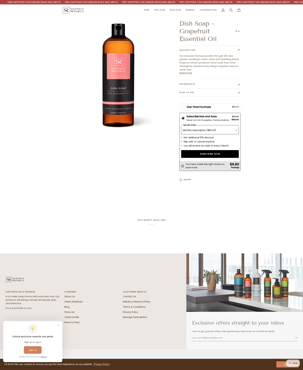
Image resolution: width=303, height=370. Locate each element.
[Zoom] (68, 125)
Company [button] (70, 291)
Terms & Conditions (134, 306)
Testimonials (71, 317)
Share (187, 179)
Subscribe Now (210, 153)
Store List (69, 312)
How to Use (186, 92)
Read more (185, 73)
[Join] (294, 337)
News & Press (72, 322)
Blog (66, 306)
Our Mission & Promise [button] (20, 291)
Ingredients (187, 84)
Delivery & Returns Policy (136, 301)
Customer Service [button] (135, 291)
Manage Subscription (135, 317)
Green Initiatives (73, 301)
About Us (69, 296)
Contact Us (129, 296)
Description (187, 50)
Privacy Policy (130, 312)
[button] (147, 10)
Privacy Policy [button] (102, 364)
